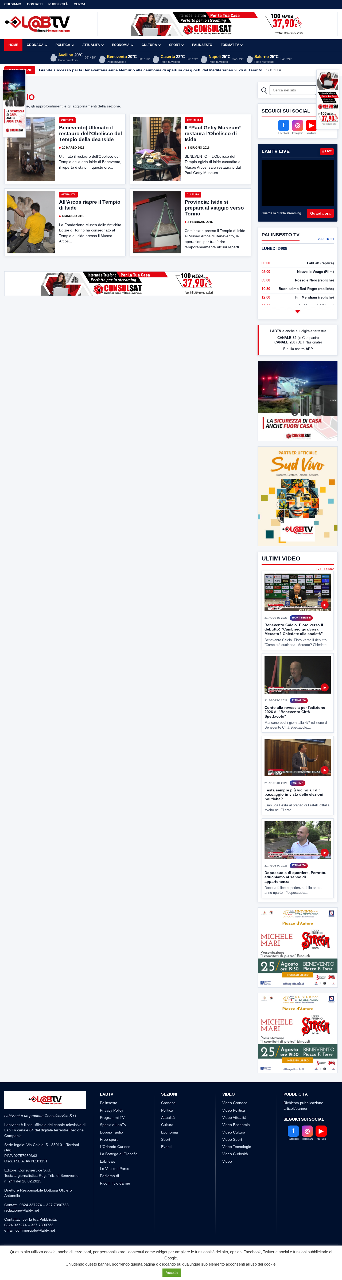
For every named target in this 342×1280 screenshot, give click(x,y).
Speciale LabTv (113, 1125)
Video (227, 1161)
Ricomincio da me (115, 1183)
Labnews (107, 1161)
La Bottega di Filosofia (119, 1154)
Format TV (230, 45)
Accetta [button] (172, 1273)
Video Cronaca (234, 1103)
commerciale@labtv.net (35, 1230)
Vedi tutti (326, 239)
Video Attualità (234, 1117)
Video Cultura (233, 1132)
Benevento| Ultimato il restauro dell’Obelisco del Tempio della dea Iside (90, 133)
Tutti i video (325, 569)
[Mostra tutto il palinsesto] (297, 311)
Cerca (80, 4)
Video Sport (232, 1139)
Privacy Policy (111, 1110)
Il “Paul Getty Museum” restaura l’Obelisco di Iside (213, 133)
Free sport (109, 1139)
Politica (63, 45)
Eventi (166, 1146)
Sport (174, 45)
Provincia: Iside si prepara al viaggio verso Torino (214, 207)
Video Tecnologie (236, 1146)
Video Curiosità (235, 1154)
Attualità (91, 45)
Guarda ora (320, 213)
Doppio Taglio (111, 1132)
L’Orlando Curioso (115, 1146)
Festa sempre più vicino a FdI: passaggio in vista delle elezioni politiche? (294, 794)
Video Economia (236, 1125)
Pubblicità (58, 4)
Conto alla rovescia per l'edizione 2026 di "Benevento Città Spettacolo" (295, 711)
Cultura (149, 45)
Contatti (34, 4)
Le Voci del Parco (114, 1168)
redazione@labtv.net (21, 1210)
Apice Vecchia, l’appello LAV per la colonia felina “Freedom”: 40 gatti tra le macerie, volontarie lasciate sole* (137, 70)
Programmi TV (112, 1117)
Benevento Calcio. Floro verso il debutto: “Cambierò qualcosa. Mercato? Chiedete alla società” (294, 629)
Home (13, 45)
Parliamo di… (111, 1176)
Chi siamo (12, 4)
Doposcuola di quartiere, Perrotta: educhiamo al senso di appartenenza (296, 877)
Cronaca (35, 45)
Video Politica (233, 1110)
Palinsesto (202, 45)
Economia (121, 45)
